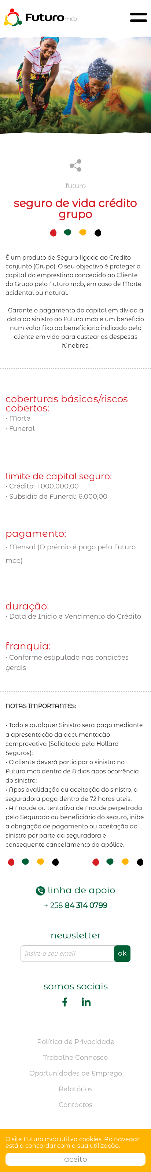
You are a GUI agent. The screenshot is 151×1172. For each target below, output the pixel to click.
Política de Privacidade (75, 1042)
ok (122, 953)
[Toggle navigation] (138, 17)
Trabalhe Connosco (75, 1058)
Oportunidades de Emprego (75, 1073)
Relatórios (75, 1089)
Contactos (75, 1105)
